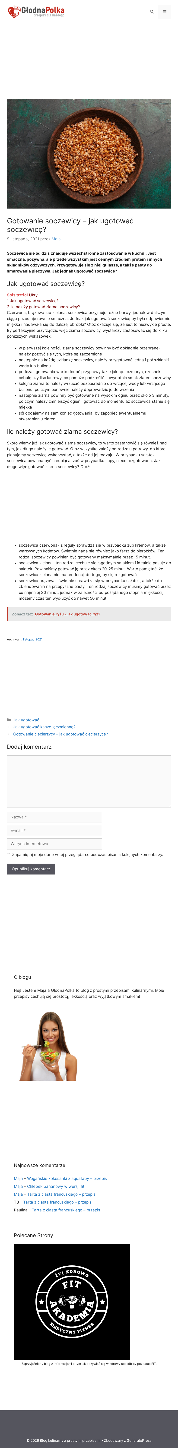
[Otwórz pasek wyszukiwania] (152, 12)
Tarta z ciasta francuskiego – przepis (61, 1194)
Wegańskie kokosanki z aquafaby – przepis (67, 1178)
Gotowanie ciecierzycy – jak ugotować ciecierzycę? (60, 734)
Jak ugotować (26, 720)
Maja (18, 1178)
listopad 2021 (32, 639)
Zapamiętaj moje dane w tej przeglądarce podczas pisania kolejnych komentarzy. (87, 854)
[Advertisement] (89, 64)
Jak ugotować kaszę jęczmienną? (44, 727)
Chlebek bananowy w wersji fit (55, 1186)
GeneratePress (139, 1440)
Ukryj (33, 295)
